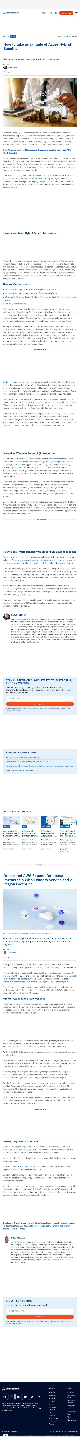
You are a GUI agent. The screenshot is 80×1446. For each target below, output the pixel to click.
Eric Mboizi (8, 848)
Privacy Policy (17, 710)
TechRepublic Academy (65, 848)
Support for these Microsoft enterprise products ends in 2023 (29, 762)
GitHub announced (25, 1166)
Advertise (52, 1416)
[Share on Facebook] (67, 36)
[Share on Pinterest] (73, 36)
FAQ (50, 1413)
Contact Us (52, 1395)
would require (9, 1043)
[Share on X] (70, 36)
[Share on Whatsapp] (76, 36)
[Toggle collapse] (5, 1435)
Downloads (70, 1392)
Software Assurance (33, 178)
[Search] (56, 13)
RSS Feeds (52, 1401)
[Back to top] (75, 1439)
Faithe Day (26, 848)
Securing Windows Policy (15, 304)
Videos (69, 1417)
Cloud (13, 36)
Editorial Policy (71, 1420)
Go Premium (66, 13)
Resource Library (72, 1411)
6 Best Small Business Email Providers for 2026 (30, 833)
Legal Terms (5, 1431)
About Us (52, 1392)
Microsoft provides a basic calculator (19, 413)
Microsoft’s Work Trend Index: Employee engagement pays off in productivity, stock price (39, 766)
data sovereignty (58, 1077)
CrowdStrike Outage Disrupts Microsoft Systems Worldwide (30, 289)
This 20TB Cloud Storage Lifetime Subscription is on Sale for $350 (68, 833)
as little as (28, 1063)
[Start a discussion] (64, 36)
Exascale (27, 1004)
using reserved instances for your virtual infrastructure (38, 560)
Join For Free (40, 704)
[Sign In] (51, 13)
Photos (69, 1414)
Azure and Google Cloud (26, 1149)
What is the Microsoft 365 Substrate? (20, 770)
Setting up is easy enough (14, 382)
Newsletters (53, 1398)
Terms (8, 710)
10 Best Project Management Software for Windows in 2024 (31, 293)
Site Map (51, 1404)
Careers (51, 1424)
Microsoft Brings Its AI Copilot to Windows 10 (23, 757)
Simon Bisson (12, 67)
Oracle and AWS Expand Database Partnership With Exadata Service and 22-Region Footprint (11, 833)
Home (5, 36)
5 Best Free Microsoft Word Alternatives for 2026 (48, 833)
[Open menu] (76, 13)
